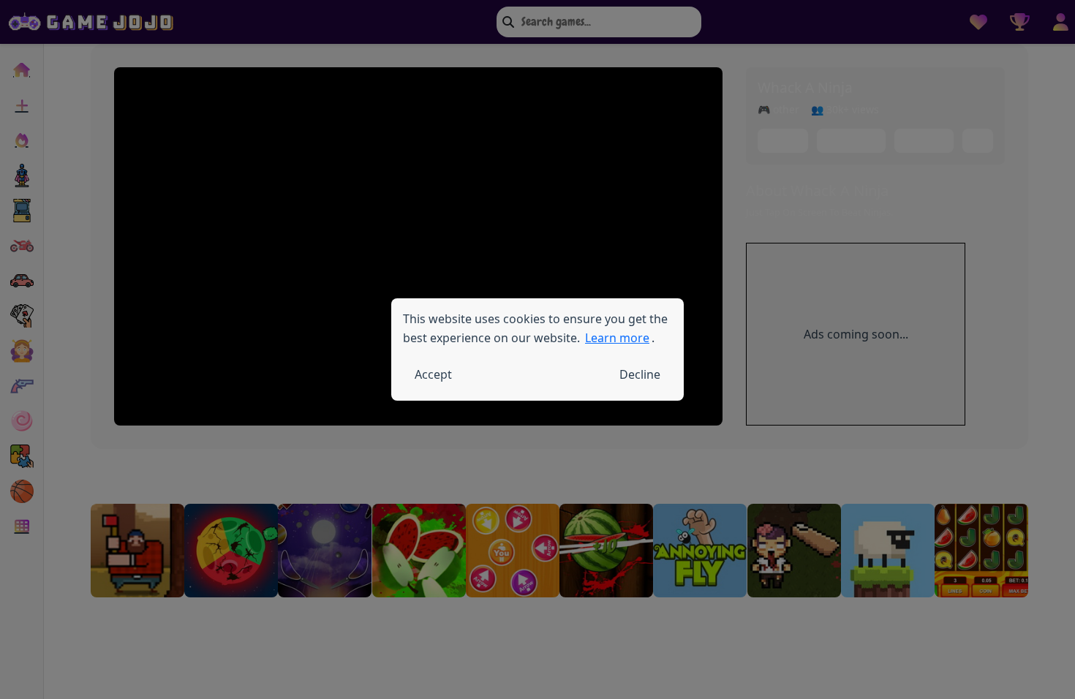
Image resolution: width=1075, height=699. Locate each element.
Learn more (617, 338)
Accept (433, 374)
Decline (639, 374)
